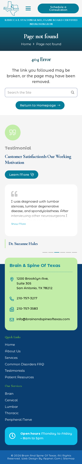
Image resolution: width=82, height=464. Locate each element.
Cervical (11, 400)
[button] (28, 8)
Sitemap (69, 458)
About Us (12, 351)
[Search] (72, 92)
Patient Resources (19, 377)
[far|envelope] (13, 319)
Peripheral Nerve (18, 420)
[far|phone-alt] (13, 298)
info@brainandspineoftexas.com (43, 319)
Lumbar (11, 407)
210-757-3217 (27, 298)
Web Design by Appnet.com (41, 458)
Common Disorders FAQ (24, 364)
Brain (9, 394)
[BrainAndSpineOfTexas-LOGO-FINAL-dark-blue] (11, 8)
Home (26, 44)
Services (11, 358)
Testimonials (15, 371)
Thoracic (12, 413)
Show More (18, 223)
